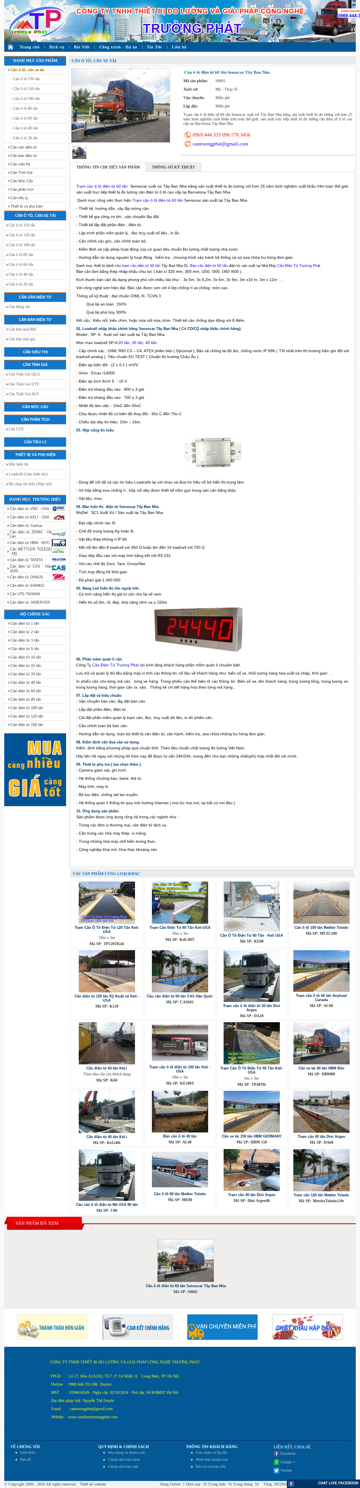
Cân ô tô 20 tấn (21, 284)
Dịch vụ (56, 47)
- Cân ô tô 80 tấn (24, 108)
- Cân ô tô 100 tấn (25, 98)
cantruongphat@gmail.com (220, 144)
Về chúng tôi (25, 1447)
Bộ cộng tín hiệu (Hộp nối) (30, 484)
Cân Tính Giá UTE (24, 384)
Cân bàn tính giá (22, 339)
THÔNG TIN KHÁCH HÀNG (211, 1447)
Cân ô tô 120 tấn (22, 235)
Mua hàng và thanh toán (126, 1452)
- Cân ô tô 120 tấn (25, 89)
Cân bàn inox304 (22, 329)
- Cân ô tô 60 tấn (24, 118)
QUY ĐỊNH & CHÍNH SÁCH (123, 1447)
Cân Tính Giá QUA (24, 374)
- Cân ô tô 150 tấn (25, 79)
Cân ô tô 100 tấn (22, 245)
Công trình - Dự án (118, 47)
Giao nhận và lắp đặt (211, 1452)
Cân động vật (19, 307)
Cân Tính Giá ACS (24, 394)
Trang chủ (30, 47)
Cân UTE (16, 429)
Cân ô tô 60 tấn (21, 264)
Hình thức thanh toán (212, 1459)
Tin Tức (154, 47)
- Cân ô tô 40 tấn (24, 128)
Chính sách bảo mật (123, 1466)
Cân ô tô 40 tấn (21, 274)
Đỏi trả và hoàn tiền (211, 1466)
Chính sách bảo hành (124, 1459)
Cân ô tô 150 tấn (22, 225)
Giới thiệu (28, 1452)
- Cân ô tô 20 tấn (24, 138)
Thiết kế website (92, 1484)
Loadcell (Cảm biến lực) (28, 474)
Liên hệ (179, 47)
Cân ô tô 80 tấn (21, 255)
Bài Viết (82, 47)
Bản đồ (25, 1459)
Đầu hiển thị (18, 464)
